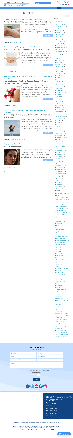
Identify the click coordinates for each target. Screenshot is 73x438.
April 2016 (59, 180)
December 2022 (60, 47)
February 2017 (60, 165)
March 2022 (59, 62)
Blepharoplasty (60, 229)
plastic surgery (60, 294)
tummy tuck (59, 323)
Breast (17, 8)
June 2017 (59, 158)
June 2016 (59, 176)
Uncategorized (60, 324)
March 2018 (59, 145)
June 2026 (59, 21)
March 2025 (59, 30)
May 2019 (58, 124)
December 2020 (60, 88)
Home (8, 8)
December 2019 (60, 111)
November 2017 (60, 150)
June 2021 (59, 77)
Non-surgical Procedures (62, 293)
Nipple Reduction (60, 291)
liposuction (13, 42)
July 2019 (58, 120)
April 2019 (59, 126)
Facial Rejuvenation (61, 262)
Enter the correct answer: (36, 372)
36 (9, 171)
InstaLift (58, 276)
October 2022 (60, 49)
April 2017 (59, 161)
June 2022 (59, 56)
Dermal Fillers (60, 255)
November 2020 (60, 90)
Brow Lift (58, 251)
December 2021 (60, 68)
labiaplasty (13, 71)
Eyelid (57, 257)
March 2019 (59, 128)
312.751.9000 (63, 2)
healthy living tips (61, 274)
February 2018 (60, 146)
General (58, 266)
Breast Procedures (61, 244)
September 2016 (60, 173)
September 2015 (60, 184)
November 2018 (60, 133)
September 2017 (60, 154)
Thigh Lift (20, 42)
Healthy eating (60, 272)
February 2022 (60, 64)
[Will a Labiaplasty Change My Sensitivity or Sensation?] (12, 58)
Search (67, 15)
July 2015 (58, 188)
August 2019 (59, 118)
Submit (36, 379)
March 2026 (59, 23)
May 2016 (58, 178)
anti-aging (59, 223)
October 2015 (59, 182)
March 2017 (59, 163)
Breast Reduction (60, 246)
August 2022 (59, 53)
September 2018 (60, 137)
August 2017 (59, 156)
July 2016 (58, 175)
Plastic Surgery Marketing (42, 429)
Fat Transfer (59, 264)
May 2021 (58, 79)
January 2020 (60, 109)
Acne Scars (59, 195)
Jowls (57, 277)
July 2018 (58, 141)
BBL (57, 227)
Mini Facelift (59, 287)
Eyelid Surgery (60, 259)
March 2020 (59, 105)
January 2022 (59, 66)
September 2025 (60, 26)
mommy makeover (61, 289)
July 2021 (58, 75)
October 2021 (59, 71)
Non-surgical (31, 8)
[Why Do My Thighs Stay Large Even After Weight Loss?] (12, 31)
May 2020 (59, 101)
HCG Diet (58, 270)
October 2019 (59, 114)
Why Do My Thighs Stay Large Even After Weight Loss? (23, 19)
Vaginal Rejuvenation (61, 326)
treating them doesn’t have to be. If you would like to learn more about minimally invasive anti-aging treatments (62, 317)
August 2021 (59, 73)
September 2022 (60, 51)
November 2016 (60, 171)
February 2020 (60, 107)
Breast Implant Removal (62, 240)
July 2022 (58, 54)
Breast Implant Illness (62, 238)
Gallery (44, 8)
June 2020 (59, 99)
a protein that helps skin (62, 193)
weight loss (59, 328)
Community (59, 253)
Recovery (58, 296)
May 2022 (58, 58)
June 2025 (59, 28)
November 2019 (60, 113)
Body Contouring (60, 232)
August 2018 (59, 139)
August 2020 (59, 96)
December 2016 (60, 169)
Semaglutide (14, 139)
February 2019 (60, 130)
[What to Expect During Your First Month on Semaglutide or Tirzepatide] (12, 128)
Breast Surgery (60, 249)
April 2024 (59, 38)
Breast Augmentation (62, 236)
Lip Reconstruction (61, 281)
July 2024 (58, 36)
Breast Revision (60, 247)
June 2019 (59, 122)
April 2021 (59, 81)
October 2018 (59, 135)
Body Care (59, 231)
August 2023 (59, 41)
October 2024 (60, 34)
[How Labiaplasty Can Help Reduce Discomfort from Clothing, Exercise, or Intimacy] (12, 94)
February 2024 (60, 39)
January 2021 (59, 86)
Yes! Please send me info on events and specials (37, 370)
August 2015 (59, 186)
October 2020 (60, 92)
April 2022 (59, 60)
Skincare (58, 304)
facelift (58, 261)
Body (22, 8)
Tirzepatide (21, 139)
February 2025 (60, 32)
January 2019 (59, 131)
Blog (59, 8)
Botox (57, 234)
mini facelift (13, 167)
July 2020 (59, 98)
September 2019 (60, 116)
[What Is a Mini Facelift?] (12, 157)
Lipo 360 (58, 283)
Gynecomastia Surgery (62, 268)
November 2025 (60, 24)
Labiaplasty (59, 279)
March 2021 (59, 83)
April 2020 (59, 103)
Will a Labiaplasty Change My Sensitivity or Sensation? (22, 47)
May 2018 (58, 143)
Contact (64, 8)
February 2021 (60, 84)
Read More (47, 35)
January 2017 (59, 167)
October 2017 (59, 152)
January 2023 (59, 45)
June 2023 (59, 43)
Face (26, 8)
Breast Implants (60, 242)
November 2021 (60, 69)
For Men (39, 8)
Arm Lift (58, 225)
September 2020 (60, 94)
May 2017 (58, 160)
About (12, 8)
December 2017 (60, 148)
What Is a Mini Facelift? (12, 144)
